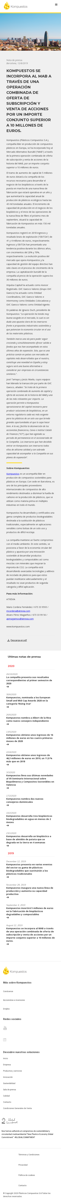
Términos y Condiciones (28, 1155)
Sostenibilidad (9, 1083)
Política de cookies (26, 1175)
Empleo (6, 1009)
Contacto (7, 1102)
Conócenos (8, 991)
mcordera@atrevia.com (18, 610)
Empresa (7, 1065)
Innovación (8, 1077)
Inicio (5, 1058)
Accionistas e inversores (14, 1000)
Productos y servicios (12, 1071)
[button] (56, 4)
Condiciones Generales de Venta (17, 1108)
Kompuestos (12, 473)
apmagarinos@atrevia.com (20, 618)
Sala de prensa (9, 1090)
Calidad (6, 1096)
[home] (15, 5)
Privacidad (23, 1165)
